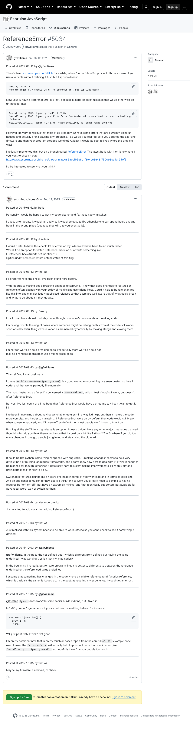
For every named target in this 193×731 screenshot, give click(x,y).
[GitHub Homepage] (15, 715)
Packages (104, 27)
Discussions (62, 27)
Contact (113, 715)
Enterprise (113, 7)
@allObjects (46, 547)
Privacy (56, 715)
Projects (84, 27)
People (123, 27)
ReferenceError (76, 151)
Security (68, 715)
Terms (46, 715)
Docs (103, 715)
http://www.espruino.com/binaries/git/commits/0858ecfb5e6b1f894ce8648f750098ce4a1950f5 (66, 159)
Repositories (37, 27)
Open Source (89, 7)
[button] (135, 57)
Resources (65, 7)
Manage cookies (129, 715)
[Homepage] (9, 7)
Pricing (132, 7)
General (72, 46)
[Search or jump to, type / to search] (145, 7)
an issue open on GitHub (38, 73)
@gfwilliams (46, 66)
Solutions (43, 7)
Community (91, 715)
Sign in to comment (124, 697)
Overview (15, 27)
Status (78, 715)
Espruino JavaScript (28, 19)
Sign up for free (19, 697)
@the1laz (12, 601)
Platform (23, 7)
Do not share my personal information (160, 715)
